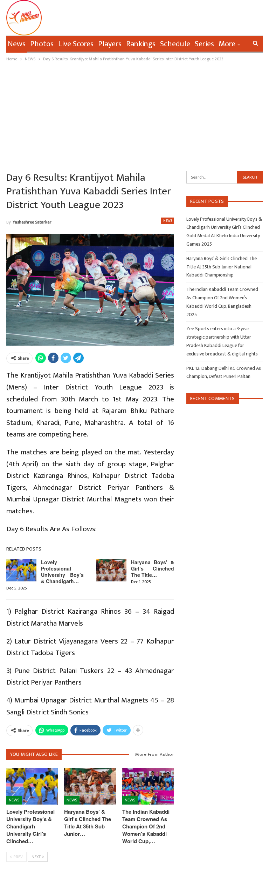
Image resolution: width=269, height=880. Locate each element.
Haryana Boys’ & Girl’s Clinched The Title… (152, 568)
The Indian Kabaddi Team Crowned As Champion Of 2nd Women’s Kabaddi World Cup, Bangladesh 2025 (222, 301)
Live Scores (76, 44)
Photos (42, 44)
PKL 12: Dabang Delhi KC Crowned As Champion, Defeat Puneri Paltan (223, 372)
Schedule (175, 44)
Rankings (141, 44)
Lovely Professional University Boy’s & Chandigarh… (62, 572)
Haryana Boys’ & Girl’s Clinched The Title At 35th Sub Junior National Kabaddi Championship (221, 266)
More (227, 44)
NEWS (167, 221)
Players (110, 44)
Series (204, 44)
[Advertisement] (134, 115)
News (17, 44)
